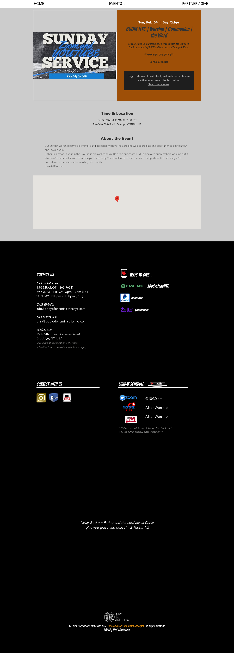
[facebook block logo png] (54, 397)
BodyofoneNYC (159, 286)
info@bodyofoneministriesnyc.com (60, 308)
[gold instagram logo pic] (41, 397)
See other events (158, 84)
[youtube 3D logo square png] (67, 397)
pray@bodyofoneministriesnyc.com (61, 321)
